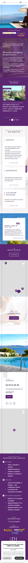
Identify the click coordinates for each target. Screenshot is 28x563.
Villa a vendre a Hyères (13, 466)
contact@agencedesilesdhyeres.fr (14, 389)
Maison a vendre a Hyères (15, 475)
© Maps (15, 295)
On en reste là (19, 542)
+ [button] (23, 262)
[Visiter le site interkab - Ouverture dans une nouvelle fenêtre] (19, 530)
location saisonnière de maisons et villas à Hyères (13, 65)
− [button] (23, 264)
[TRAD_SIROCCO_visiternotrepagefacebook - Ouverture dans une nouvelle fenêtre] (7, 403)
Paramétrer (7, 558)
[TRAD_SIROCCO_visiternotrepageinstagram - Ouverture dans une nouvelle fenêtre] (14, 403)
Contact (26, 169)
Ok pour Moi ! (19, 558)
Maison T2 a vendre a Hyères (15, 499)
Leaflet (11, 295)
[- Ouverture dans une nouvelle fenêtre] (21, 35)
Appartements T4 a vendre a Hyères (15, 508)
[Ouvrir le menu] (21, 2)
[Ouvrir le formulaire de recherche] (4, 2)
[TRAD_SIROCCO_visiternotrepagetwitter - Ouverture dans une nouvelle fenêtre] (10, 403)
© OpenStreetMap (21, 295)
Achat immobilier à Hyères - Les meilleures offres (15, 485)
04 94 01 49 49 (12, 385)
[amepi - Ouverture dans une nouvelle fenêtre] (15, 533)
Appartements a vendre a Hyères (14, 470)
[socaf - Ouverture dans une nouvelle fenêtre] (8, 530)
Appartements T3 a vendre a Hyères (15, 504)
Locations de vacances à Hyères (15, 490)
